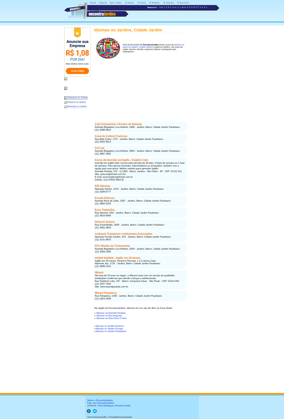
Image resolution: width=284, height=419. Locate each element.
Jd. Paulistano (154, 3)
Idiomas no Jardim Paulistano (110, 331)
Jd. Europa (142, 3)
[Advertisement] (140, 88)
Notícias (93, 3)
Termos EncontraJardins (97, 417)
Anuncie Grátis (122, 405)
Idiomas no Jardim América (109, 326)
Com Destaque (105, 405)
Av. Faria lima (168, 3)
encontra (102, 14)
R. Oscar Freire (183, 3)
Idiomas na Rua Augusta (109, 315)
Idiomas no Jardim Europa (109, 328)
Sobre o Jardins (115, 3)
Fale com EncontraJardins (100, 403)
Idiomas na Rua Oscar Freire (111, 318)
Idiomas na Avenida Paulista (111, 313)
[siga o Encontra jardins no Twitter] (95, 412)
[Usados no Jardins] (65, 90)
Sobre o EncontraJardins (100, 400)
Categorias (103, 3)
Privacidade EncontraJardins (120, 417)
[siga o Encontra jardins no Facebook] (89, 412)
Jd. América (129, 3)
